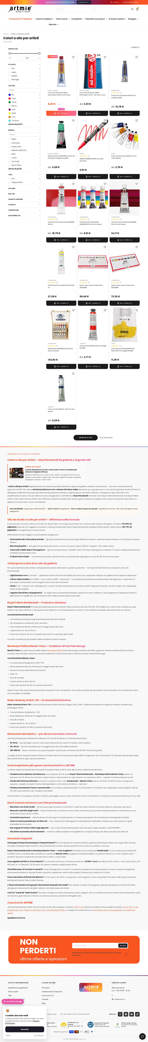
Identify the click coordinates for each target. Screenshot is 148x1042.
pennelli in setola (101, 910)
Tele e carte (62, 19)
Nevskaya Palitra (55, 650)
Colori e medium (44, 19)
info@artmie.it (119, 999)
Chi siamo (46, 988)
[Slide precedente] (82, 71)
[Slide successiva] (104, 71)
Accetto (25, 1029)
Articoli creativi (116, 19)
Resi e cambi (13, 992)
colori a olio (79, 907)
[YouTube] (131, 1014)
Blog (43, 1003)
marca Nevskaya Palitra (55, 910)
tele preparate (115, 910)
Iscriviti (123, 945)
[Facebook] (120, 1014)
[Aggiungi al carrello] (61, 113)
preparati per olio (14, 910)
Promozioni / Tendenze (20, 19)
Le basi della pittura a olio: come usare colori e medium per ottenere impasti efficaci (51, 471)
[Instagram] (126, 1014)
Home (5, 34)
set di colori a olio (130, 907)
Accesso (116, 2)
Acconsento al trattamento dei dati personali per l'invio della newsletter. (96, 954)
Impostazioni (39, 1035)
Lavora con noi (48, 995)
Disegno (132, 19)
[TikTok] (137, 1014)
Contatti (45, 999)
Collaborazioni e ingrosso (52, 992)
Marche (53, 24)
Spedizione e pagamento (18, 988)
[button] (135, 47)
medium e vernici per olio (34, 910)
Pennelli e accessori (95, 19)
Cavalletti (76, 19)
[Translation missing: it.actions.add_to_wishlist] (73, 57)
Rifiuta (8, 1035)
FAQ (9, 995)
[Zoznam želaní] (132, 9)
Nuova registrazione (131, 2)
